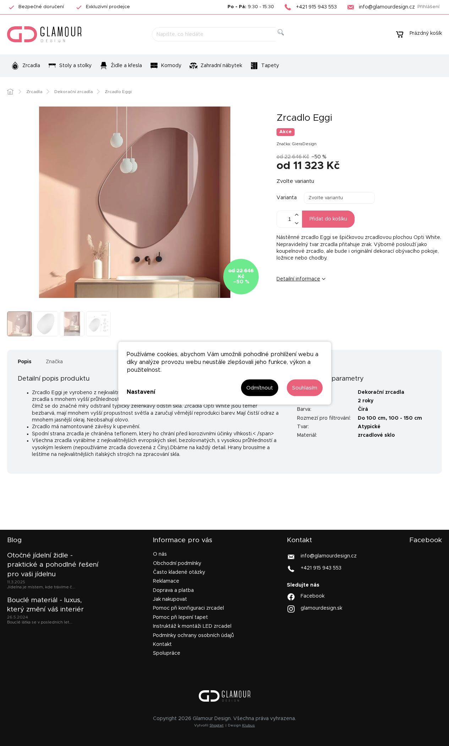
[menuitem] (25, 65)
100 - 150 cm (405, 418)
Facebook (312, 595)
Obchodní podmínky (177, 563)
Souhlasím (304, 387)
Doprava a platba (173, 590)
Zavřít (321, 302)
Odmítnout (259, 387)
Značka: (296, 144)
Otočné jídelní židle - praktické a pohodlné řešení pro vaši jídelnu (52, 565)
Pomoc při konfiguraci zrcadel (188, 608)
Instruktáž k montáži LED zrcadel (192, 626)
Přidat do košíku (328, 219)
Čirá (363, 409)
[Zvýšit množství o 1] (296, 215)
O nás (160, 554)
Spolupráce (166, 653)
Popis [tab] (25, 361)
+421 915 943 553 (321, 568)
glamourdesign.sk (321, 607)
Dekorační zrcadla (381, 392)
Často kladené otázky (179, 572)
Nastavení (141, 392)
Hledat (286, 40)
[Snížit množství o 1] (296, 223)
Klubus (248, 725)
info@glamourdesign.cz (329, 556)
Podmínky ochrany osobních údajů (193, 635)
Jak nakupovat (170, 599)
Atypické (369, 426)
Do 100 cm (371, 418)
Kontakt (162, 644)
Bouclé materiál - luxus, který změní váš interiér (45, 605)
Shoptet (216, 725)
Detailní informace (298, 279)
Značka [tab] (54, 361)
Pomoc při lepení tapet (180, 617)
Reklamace (166, 581)
